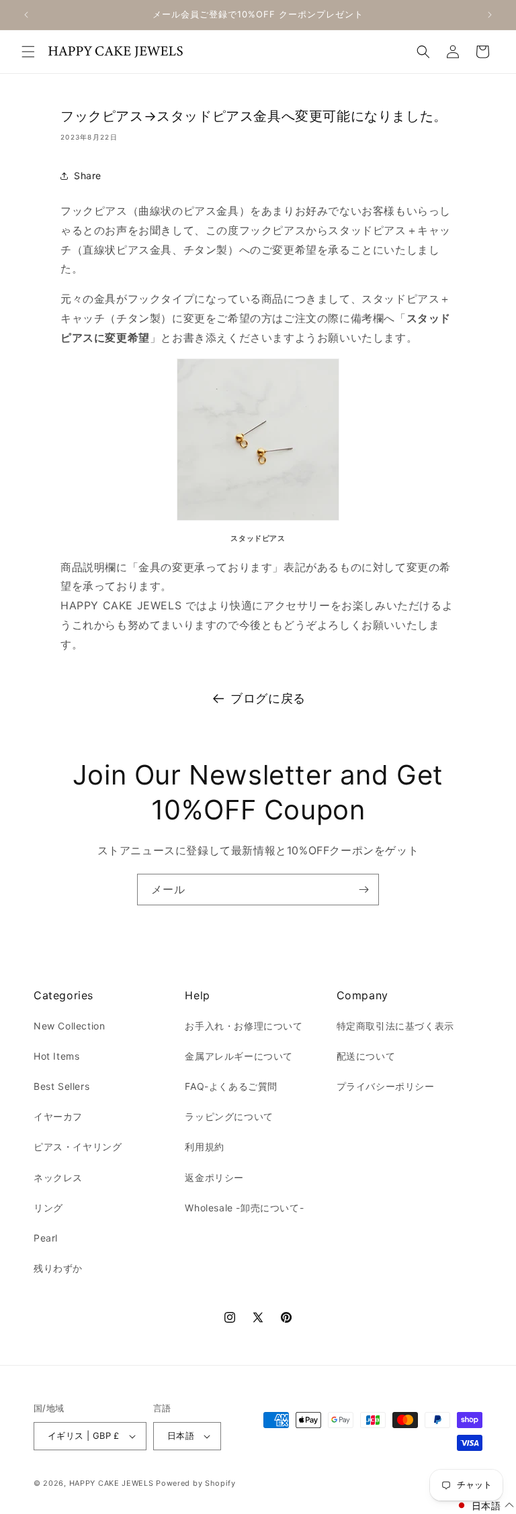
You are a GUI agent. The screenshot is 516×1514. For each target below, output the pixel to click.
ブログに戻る (268, 698)
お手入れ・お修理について (243, 1025)
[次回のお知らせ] (490, 15)
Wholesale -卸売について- (244, 1207)
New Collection (69, 1025)
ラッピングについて (229, 1116)
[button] (28, 51)
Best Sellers (61, 1086)
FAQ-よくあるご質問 (231, 1086)
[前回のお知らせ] (26, 15)
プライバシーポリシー (386, 1086)
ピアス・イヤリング (78, 1146)
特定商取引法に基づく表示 (395, 1025)
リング (48, 1207)
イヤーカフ (58, 1116)
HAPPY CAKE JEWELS (111, 1483)
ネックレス (58, 1177)
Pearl (46, 1238)
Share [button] (87, 175)
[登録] (363, 889)
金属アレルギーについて (239, 1056)
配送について (366, 1056)
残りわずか (58, 1268)
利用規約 (204, 1146)
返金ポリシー (214, 1177)
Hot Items (56, 1056)
